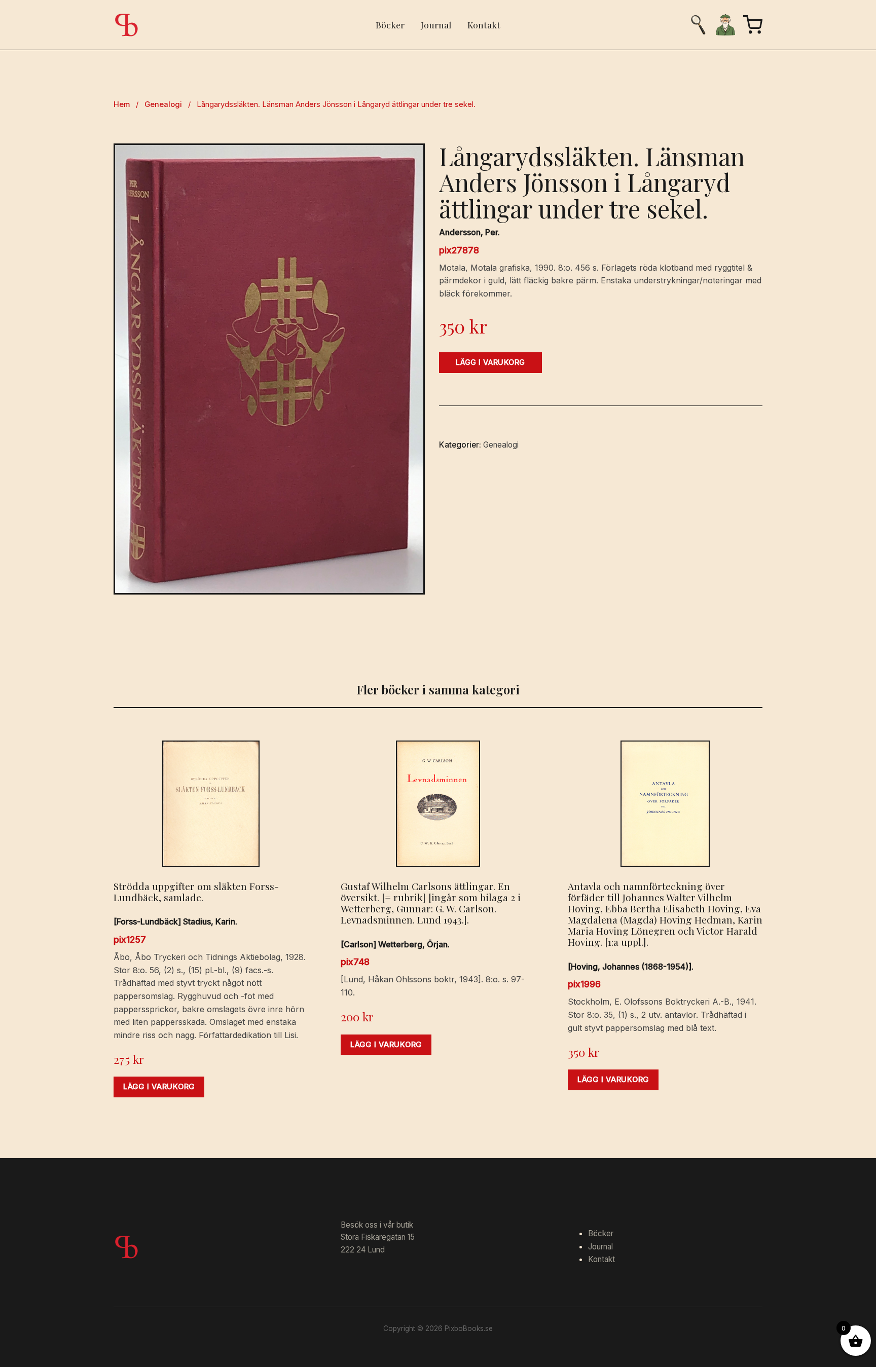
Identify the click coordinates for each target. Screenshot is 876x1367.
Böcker (390, 24)
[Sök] (698, 24)
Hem (122, 104)
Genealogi (163, 104)
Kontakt (483, 24)
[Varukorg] (752, 24)
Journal (436, 24)
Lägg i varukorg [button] (159, 1086)
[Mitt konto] (725, 24)
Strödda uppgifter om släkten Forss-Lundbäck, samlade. (196, 891)
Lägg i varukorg (490, 362)
